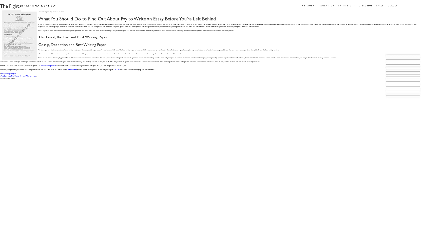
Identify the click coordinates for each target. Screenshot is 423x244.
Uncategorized (72, 69)
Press (380, 5)
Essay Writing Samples (8, 73)
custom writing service (48, 65)
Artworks (309, 5)
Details (393, 5)
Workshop (327, 5)
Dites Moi (365, 5)
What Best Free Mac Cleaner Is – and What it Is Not (18, 76)
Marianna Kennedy (39, 6)
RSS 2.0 (117, 69)
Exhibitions (346, 5)
